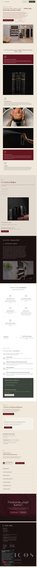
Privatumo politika (12, 546)
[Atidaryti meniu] (2, 2)
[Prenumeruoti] (18, 440)
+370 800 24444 (5, 530)
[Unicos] (6, 2)
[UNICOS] (18, 555)
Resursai (4, 548)
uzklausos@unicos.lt (5, 531)
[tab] (18, 189)
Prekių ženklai (5, 545)
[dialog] (7, 557)
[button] (8, 564)
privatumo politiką (6, 443)
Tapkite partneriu (12, 545)
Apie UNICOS (5, 546)
